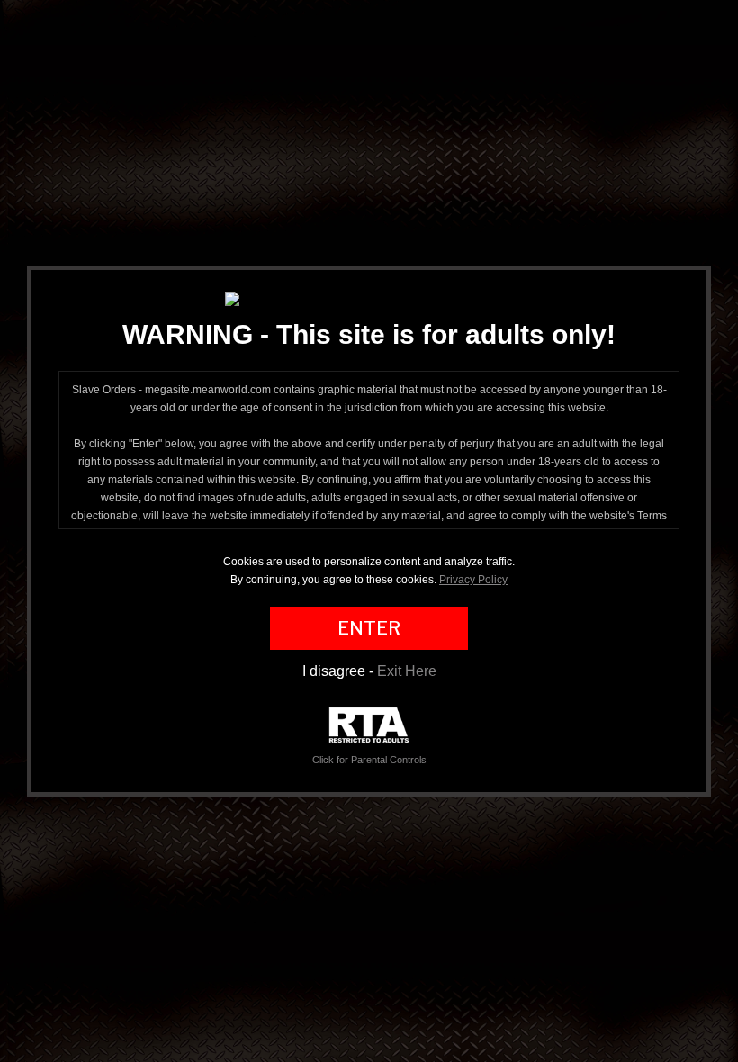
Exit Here (406, 671)
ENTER (369, 628)
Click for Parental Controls (369, 759)
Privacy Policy (473, 579)
